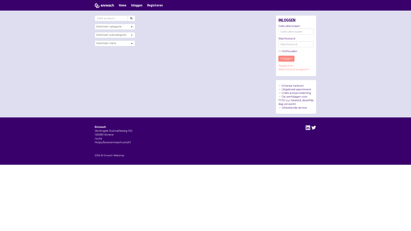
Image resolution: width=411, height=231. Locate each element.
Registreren (155, 5)
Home (122, 5)
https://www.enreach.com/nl (113, 142)
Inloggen (136, 5)
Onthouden (289, 51)
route (98, 138)
